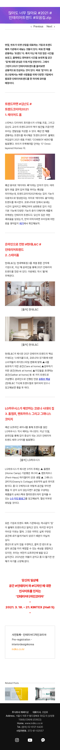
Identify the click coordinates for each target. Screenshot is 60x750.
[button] (7, 693)
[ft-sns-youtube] (30, 739)
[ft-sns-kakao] (43, 739)
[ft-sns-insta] (17, 739)
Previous (38, 26)
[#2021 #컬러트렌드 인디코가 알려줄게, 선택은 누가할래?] (15, 689)
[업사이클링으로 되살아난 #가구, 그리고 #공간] (44, 689)
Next (49, 26)
